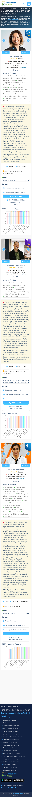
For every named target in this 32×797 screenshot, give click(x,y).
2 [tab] (14, 461)
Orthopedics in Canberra (10, 750)
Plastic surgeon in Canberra (11, 762)
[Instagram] (8, 788)
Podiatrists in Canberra (9, 764)
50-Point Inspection (12, 19)
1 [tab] (13, 48)
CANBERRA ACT (13, 8)
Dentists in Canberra (9, 723)
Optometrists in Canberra (10, 748)
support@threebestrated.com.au (15, 785)
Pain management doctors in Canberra (14, 756)
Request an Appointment (13, 390)
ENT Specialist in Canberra (10, 731)
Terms (10, 790)
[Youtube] (12, 788)
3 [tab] (16, 48)
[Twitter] (5, 788)
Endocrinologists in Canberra (11, 728)
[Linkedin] (15, 788)
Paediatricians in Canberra (10, 759)
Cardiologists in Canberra (10, 720)
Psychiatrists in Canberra (10, 767)
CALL (6, 52)
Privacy (3, 790)
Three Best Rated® (18, 793)
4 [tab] (17, 461)
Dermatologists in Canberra (11, 725)
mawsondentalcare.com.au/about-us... (17, 399)
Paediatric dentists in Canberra (11, 753)
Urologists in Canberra (9, 770)
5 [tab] (18, 461)
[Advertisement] (16, 688)
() (20, 58)
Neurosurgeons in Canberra (11, 745)
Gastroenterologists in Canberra (12, 734)
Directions (22, 67)
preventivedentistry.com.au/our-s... (16, 192)
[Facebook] (1, 788)
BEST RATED (4, 8)
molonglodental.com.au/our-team (16, 630)
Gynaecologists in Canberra (11, 739)
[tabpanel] (16, 41)
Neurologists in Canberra (10, 742)
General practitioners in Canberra (12, 737)
